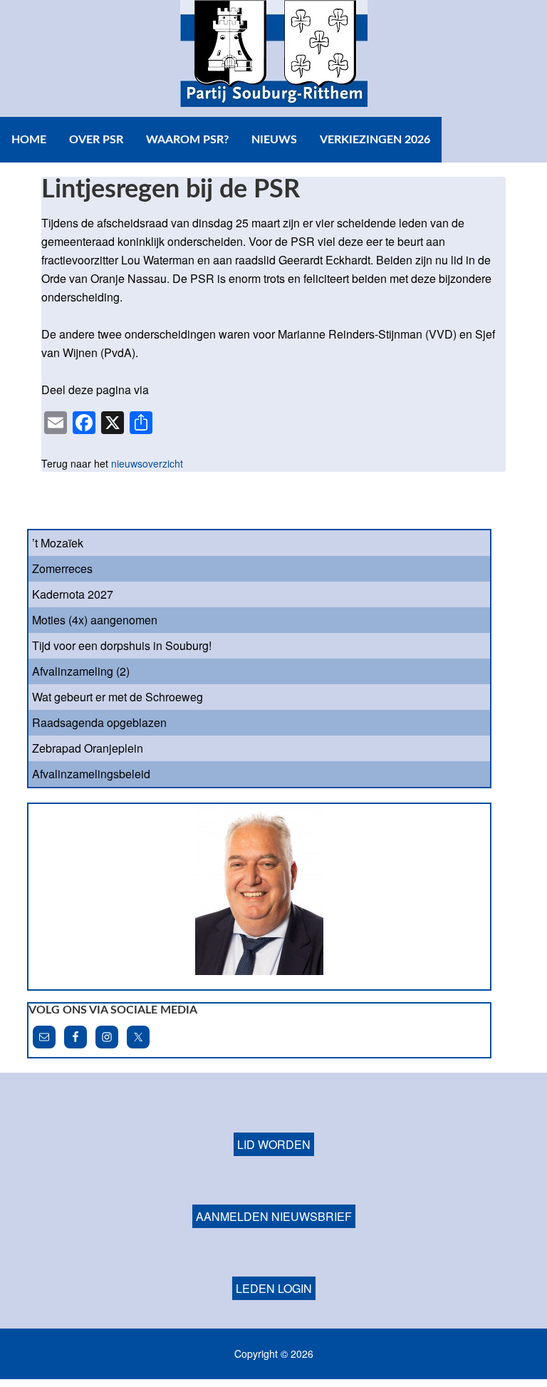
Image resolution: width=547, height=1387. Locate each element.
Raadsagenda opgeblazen (99, 722)
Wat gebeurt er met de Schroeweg (117, 697)
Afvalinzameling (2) (81, 671)
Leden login (274, 1288)
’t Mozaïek (57, 543)
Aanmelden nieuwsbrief (274, 1216)
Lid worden (274, 1144)
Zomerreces (62, 568)
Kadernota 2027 (72, 594)
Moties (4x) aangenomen (94, 620)
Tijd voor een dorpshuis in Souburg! (122, 645)
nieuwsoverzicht (147, 463)
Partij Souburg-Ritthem (273, 58)
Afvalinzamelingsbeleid (91, 773)
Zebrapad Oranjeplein (87, 748)
